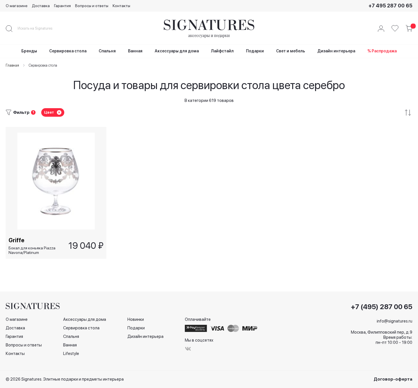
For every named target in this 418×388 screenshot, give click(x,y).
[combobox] (40, 28)
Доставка (41, 5)
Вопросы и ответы (91, 5)
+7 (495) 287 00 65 (381, 307)
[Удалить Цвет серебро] (59, 112)
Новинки (135, 319)
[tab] (209, 112)
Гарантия (62, 5)
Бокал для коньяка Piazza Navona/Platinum (32, 250)
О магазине (17, 5)
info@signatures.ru (394, 321)
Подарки (136, 327)
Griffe (16, 240)
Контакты (121, 5)
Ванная (70, 345)
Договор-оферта (393, 379)
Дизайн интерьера (145, 336)
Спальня (71, 336)
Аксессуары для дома (84, 319)
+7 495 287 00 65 (390, 6)
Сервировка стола (81, 327)
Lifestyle (71, 353)
